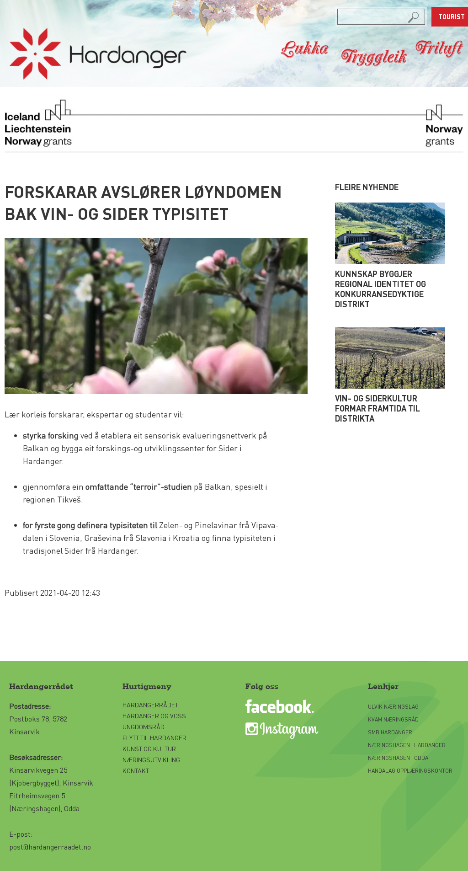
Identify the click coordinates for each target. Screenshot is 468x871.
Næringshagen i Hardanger (407, 745)
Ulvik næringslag (393, 706)
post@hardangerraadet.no (50, 846)
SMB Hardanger (390, 732)
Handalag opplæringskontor (410, 770)
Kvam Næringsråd (394, 719)
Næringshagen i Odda (398, 757)
